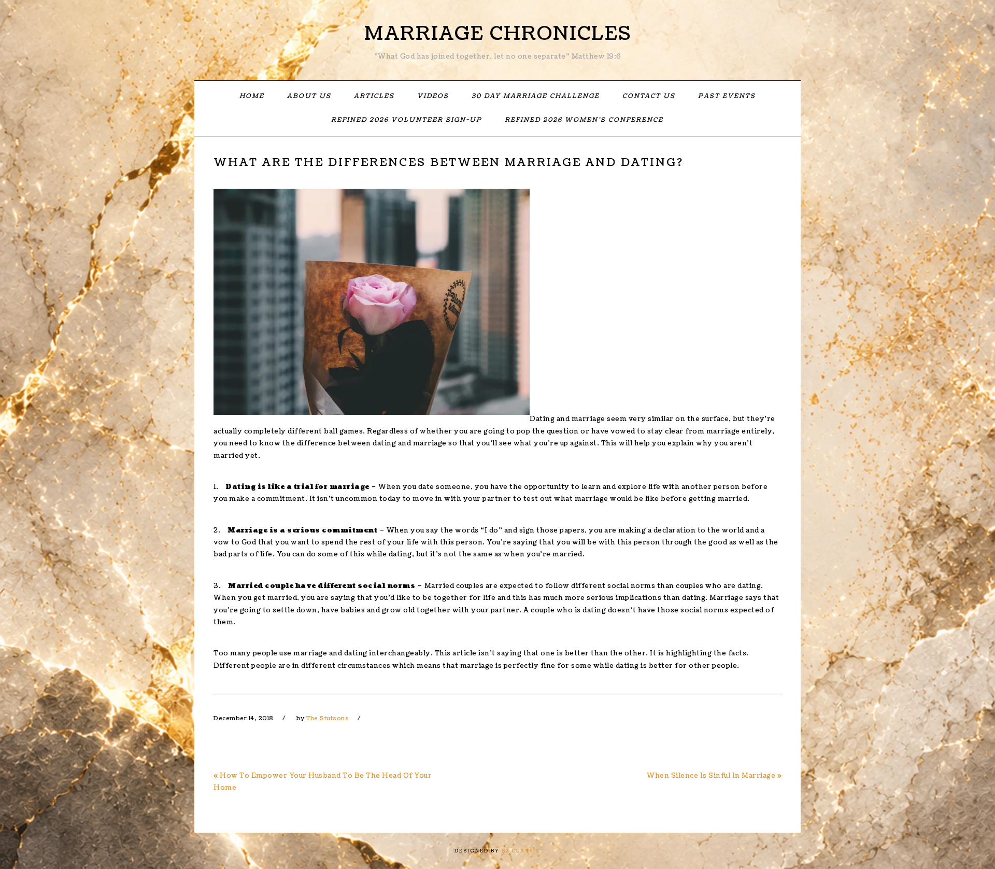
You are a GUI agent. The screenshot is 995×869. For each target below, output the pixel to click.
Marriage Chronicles (497, 33)
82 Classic (521, 851)
